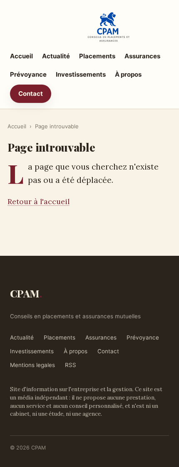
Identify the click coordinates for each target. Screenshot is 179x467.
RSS (70, 365)
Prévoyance (28, 74)
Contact (30, 93)
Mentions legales (32, 365)
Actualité (56, 56)
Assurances (142, 56)
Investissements (81, 74)
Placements (97, 56)
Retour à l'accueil (38, 201)
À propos (128, 74)
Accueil (21, 56)
